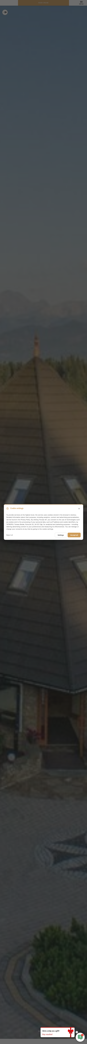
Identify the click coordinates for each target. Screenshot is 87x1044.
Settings (61, 535)
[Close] (79, 508)
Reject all (9, 535)
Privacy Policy (25, 519)
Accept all (74, 535)
